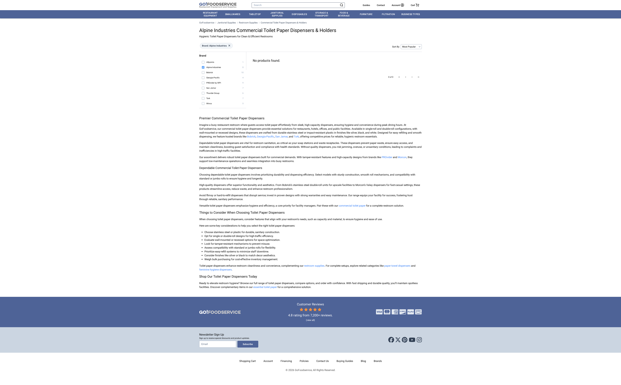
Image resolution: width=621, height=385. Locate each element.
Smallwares (232, 14)
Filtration (388, 14)
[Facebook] (391, 340)
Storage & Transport (321, 14)
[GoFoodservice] (217, 5)
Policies (304, 361)
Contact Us (322, 361)
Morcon (402, 157)
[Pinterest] (405, 340)
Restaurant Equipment (210, 14)
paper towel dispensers (397, 265)
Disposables (299, 14)
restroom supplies (314, 265)
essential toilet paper (265, 287)
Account (268, 361)
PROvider (387, 157)
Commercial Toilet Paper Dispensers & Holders (284, 22)
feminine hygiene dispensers (215, 269)
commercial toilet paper (352, 205)
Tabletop (255, 14)
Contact (381, 5)
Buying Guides (345, 361)
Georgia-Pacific (265, 136)
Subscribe (248, 344)
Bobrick (251, 136)
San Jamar (281, 136)
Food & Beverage (344, 14)
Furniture (366, 14)
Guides (366, 5)
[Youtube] (412, 340)
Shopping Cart (247, 361)
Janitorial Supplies (277, 14)
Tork (296, 136)
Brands (378, 361)
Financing (286, 361)
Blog (363, 361)
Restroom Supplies (248, 22)
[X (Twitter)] (398, 340)
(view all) (310, 320)
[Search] (341, 5)
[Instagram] (419, 340)
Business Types (410, 14)
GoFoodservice (206, 22)
